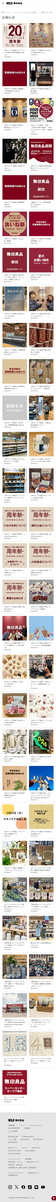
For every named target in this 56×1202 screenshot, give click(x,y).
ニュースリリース (14, 1159)
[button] (3, 3)
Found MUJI (24, 1139)
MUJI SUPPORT (14, 1128)
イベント (22, 1125)
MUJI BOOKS (38, 1139)
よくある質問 (13, 1131)
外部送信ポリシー (34, 1173)
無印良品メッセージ (15, 1162)
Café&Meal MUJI (28, 1137)
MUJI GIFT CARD (14, 1151)
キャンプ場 (12, 1139)
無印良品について (33, 1162)
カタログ (24, 1148)
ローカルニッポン (35, 1125)
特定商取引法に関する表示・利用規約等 (22, 1168)
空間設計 (27, 1128)
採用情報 (28, 1159)
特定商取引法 (13, 1175)
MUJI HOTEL (13, 1142)
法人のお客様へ (30, 1151)
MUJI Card (35, 1148)
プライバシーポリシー (16, 1173)
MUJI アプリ (12, 1148)
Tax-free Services (14, 1153)
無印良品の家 (13, 1137)
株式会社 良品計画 (15, 1165)
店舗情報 (11, 1125)
